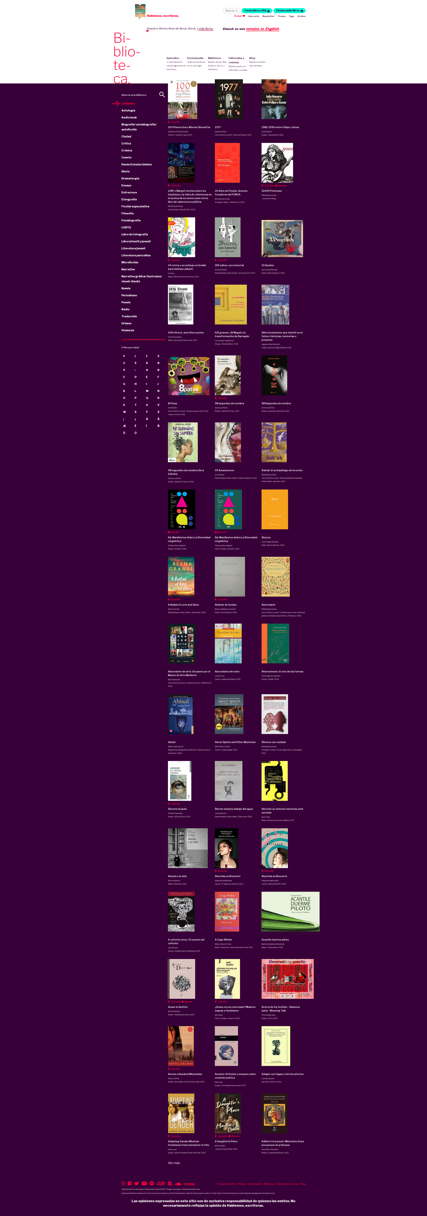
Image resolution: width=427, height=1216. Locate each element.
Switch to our (251, 28)
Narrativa (128, 269)
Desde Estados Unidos (136, 164)
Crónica (126, 150)
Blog (257, 62)
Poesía (125, 302)
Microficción (129, 262)
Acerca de (253, 16)
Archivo (302, 16)
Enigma (178, 1189)
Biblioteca (217, 64)
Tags (291, 16)
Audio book (129, 117)
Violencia (127, 330)
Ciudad (126, 136)
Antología (128, 110)
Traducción (129, 316)
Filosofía (127, 213)
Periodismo (129, 295)
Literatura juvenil (133, 248)
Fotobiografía (131, 220)
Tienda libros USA (255, 10)
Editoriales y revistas (238, 64)
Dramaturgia (130, 178)
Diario (125, 171)
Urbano (126, 323)
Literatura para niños (136, 255)
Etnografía (129, 199)
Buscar (230, 10)
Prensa (282, 16)
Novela (125, 288)
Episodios (176, 64)
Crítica (126, 143)
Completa (128, 103)
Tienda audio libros (288, 10)
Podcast (242, 1184)
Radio (125, 309)
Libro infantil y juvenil (136, 241)
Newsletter (269, 16)
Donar (238, 15)
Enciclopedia (196, 62)
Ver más (174, 1163)
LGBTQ (126, 227)
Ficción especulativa (135, 206)
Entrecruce (129, 192)
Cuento (126, 157)
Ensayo (126, 185)
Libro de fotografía (134, 234)
